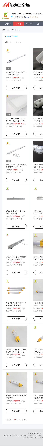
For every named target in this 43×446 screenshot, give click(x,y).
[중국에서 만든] (16, 4)
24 (15, 420)
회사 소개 (29, 24)
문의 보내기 (16, 88)
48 (25, 420)
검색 (38, 24)
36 (20, 420)
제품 (19, 24)
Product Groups (12, 36)
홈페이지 (8, 24)
